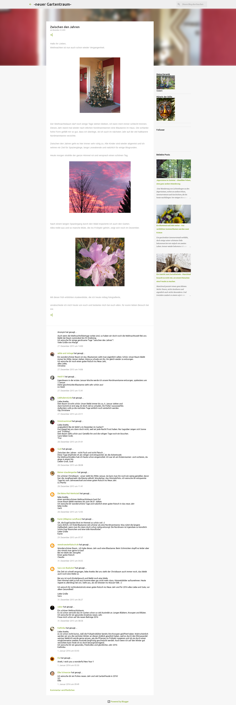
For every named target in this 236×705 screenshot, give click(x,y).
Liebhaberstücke (65, 398)
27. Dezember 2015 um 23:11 (70, 414)
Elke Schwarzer (64, 672)
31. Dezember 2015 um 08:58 (70, 621)
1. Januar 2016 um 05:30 (68, 665)
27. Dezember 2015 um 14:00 (70, 346)
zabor (60, 607)
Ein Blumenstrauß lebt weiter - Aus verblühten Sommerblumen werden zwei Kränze (172, 229)
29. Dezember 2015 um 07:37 (70, 537)
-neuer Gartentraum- (52, 4)
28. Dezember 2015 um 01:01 (70, 442)
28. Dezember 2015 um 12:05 (70, 512)
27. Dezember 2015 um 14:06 (70, 369)
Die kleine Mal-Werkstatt (68, 493)
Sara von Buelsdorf (66, 568)
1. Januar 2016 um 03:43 (68, 651)
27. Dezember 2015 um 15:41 (70, 391)
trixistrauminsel (64, 421)
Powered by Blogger (119, 701)
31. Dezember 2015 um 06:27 (70, 600)
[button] (51, 35)
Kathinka (61, 628)
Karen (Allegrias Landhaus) (69, 519)
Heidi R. (61, 376)
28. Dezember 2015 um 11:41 (70, 486)
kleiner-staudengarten (67, 472)
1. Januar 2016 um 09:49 (68, 684)
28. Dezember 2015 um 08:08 (70, 465)
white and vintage (65, 353)
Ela (59, 658)
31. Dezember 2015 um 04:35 (70, 561)
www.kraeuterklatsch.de (68, 544)
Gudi (60, 449)
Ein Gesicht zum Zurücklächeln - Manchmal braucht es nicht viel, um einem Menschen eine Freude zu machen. (173, 277)
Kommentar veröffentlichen (62, 690)
